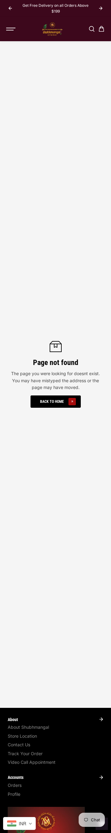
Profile (14, 794)
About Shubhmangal (28, 727)
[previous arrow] (10, 8)
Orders (15, 785)
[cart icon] (101, 29)
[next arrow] (100, 8)
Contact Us (19, 744)
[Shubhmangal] (52, 29)
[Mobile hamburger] (11, 29)
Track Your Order (25, 753)
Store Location (22, 736)
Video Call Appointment (32, 762)
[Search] (92, 29)
